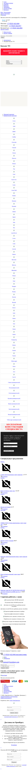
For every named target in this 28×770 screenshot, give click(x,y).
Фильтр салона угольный (7, 540)
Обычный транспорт (9, 114)
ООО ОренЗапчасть (15, 700)
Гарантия (6, 4)
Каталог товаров (8, 33)
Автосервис (7, 7)
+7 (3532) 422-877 (15, 26)
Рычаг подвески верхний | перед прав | (10, 574)
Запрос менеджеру (5, 13)
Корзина (3, 19)
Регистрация (7, 12)
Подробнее (14, 745)
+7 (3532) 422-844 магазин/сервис (15, 654)
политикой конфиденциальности (11, 716)
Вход (2, 12)
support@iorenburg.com (11, 662)
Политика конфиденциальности (9, 697)
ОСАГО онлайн (8, 8)
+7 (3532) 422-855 (16, 28)
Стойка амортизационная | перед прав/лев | (12, 474)
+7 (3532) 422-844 (13, 23)
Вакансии (6, 5)
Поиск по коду (7, 32)
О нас (5, 1)
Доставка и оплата (8, 3)
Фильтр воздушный (6, 507)
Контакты (6, 9)
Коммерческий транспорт (10, 115)
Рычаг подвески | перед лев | (8, 490)
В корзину (5, 476)
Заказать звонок (5, 29)
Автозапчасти (7, 40)
